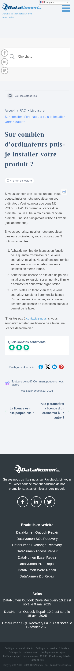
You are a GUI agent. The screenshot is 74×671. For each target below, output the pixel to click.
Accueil (10, 110)
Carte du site (37, 659)
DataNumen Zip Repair (37, 576)
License (36, 110)
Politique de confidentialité (19, 648)
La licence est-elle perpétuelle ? (22, 411)
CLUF (43, 656)
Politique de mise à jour (53, 652)
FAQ (23, 110)
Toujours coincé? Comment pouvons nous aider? (38, 383)
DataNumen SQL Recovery (37, 539)
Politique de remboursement (23, 652)
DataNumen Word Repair (37, 570)
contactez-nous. (36, 318)
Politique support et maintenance (20, 656)
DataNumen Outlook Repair (37, 532)
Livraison (64, 648)
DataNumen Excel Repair (37, 557)
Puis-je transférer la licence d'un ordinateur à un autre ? (52, 410)
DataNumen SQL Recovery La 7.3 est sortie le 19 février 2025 (37, 625)
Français (48, 2)
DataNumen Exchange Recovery (37, 545)
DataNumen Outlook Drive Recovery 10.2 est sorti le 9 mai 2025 (37, 602)
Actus (37, 593)
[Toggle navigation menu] (66, 8)
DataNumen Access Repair (37, 551)
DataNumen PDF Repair (37, 564)
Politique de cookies (46, 648)
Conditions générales (60, 656)
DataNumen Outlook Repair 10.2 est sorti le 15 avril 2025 (37, 614)
